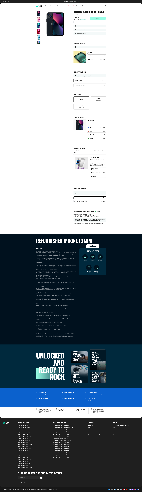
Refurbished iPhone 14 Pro (24, 450)
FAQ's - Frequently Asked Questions (121, 425)
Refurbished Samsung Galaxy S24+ (61, 444)
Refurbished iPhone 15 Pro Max (25, 459)
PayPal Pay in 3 (91, 429)
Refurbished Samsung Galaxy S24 (61, 442)
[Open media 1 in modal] (55, 24)
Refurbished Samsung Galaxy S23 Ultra (62, 440)
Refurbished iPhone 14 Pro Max (25, 452)
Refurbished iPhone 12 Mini (24, 432)
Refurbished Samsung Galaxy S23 (61, 436)
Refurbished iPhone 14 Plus (24, 448)
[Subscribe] (41, 477)
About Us (90, 425)
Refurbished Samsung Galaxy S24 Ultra (62, 446)
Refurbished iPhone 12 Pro (24, 434)
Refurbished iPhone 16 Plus (24, 463)
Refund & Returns (117, 429)
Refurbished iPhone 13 (23, 438)
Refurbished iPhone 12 (23, 431)
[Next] (65, 26)
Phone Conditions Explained (94, 434)
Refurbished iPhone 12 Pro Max (25, 436)
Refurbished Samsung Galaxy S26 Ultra (62, 457)
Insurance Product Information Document (92, 223)
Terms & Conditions (117, 432)
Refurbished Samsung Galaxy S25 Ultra (62, 452)
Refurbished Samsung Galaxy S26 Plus (62, 455)
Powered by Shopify (53, 489)
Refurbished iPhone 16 (23, 461)
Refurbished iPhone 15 (23, 454)
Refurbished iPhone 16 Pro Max (25, 467)
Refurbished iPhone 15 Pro (24, 457)
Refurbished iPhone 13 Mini (24, 440)
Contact (114, 427)
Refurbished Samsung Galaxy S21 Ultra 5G (63, 427)
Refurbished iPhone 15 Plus (24, 455)
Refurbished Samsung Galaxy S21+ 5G (62, 429)
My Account (115, 434)
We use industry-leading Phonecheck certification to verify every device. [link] (96, 358)
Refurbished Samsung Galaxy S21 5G (61, 425)
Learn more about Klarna (92, 21)
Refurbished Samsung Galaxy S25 (61, 448)
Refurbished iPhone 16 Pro (24, 465)
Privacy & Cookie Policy (118, 431)
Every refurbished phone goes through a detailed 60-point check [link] (77, 354)
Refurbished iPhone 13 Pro (24, 442)
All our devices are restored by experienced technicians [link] (77, 377)
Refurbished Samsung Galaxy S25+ (61, 450)
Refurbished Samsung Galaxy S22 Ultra (62, 434)
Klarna (89, 431)
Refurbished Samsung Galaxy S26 (61, 454)
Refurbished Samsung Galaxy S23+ (61, 438)
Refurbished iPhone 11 (23, 425)
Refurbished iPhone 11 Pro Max (25, 429)
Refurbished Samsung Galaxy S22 (61, 431)
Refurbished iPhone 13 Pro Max (25, 444)
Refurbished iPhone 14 (23, 446)
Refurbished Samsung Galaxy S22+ (61, 432)
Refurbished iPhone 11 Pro (24, 427)
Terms (79, 223)
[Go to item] (38, 13)
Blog (89, 427)
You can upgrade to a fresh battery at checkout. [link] (95, 377)
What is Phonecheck (93, 432)
